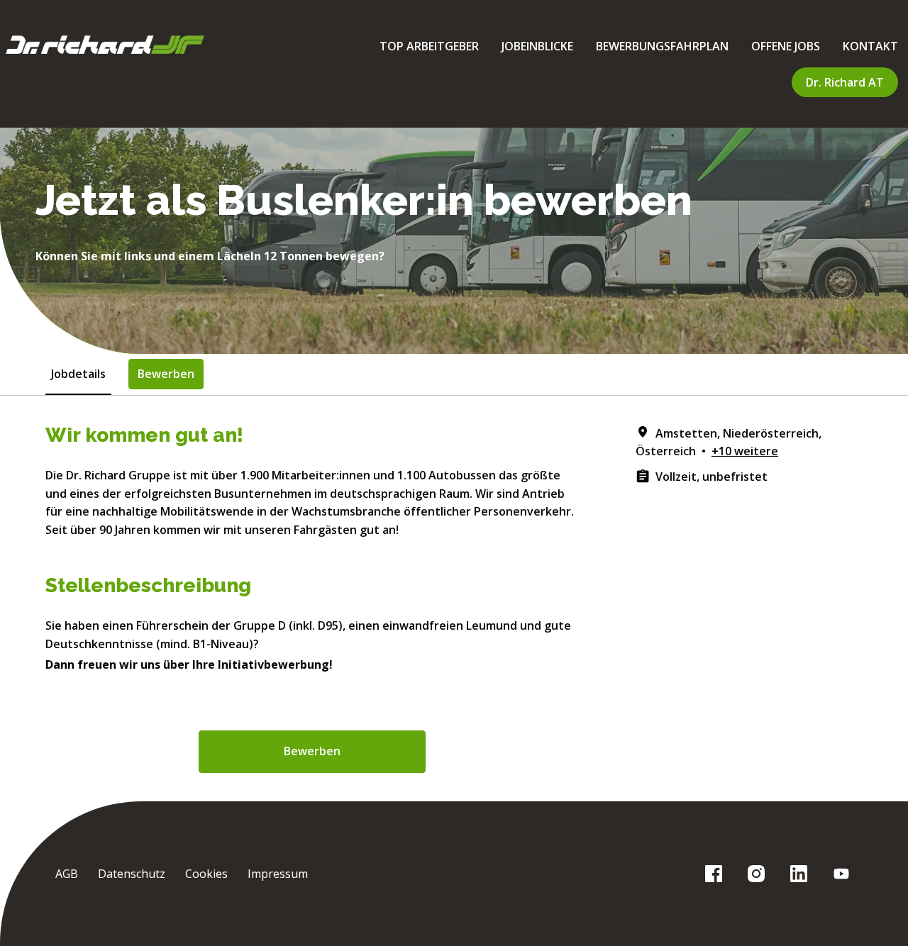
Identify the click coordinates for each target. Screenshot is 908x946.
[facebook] (713, 873)
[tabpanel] (454, 598)
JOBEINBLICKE (537, 46)
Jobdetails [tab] (78, 374)
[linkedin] (799, 873)
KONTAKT (870, 46)
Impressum (278, 873)
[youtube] (841, 873)
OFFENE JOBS (785, 46)
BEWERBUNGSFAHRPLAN (662, 46)
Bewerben (312, 751)
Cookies (206, 873)
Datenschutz (131, 873)
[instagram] (756, 873)
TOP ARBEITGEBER (429, 46)
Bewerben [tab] (166, 374)
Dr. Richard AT (845, 82)
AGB (66, 873)
